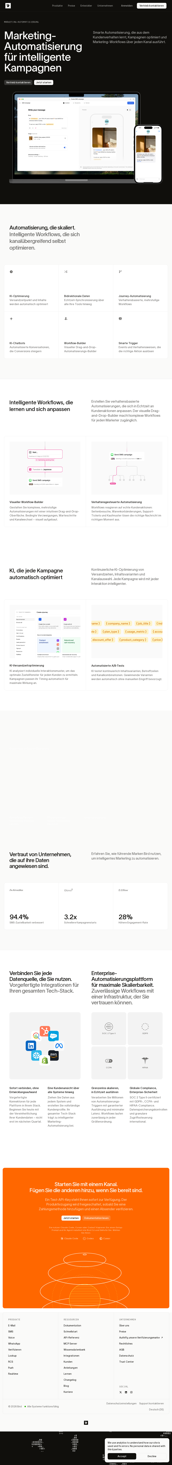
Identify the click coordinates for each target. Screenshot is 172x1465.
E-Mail (11, 1325)
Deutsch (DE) (156, 1409)
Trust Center (126, 1361)
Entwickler (86, 5)
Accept (122, 1456)
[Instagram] (131, 1392)
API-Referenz (71, 1337)
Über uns (124, 1325)
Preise (71, 5)
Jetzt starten (43, 82)
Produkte (57, 5)
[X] (120, 1392)
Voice (11, 1337)
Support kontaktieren (151, 1403)
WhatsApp (14, 1343)
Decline (152, 1456)
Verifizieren (14, 1349)
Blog (66, 1386)
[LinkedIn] (126, 1392)
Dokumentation (72, 1325)
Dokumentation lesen (96, 1218)
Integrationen (71, 1355)
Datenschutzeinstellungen (121, 1403)
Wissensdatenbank (74, 1349)
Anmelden (127, 5)
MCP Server (70, 1343)
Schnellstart (70, 1331)
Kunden (68, 1361)
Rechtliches (126, 1343)
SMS (10, 1331)
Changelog (70, 1380)
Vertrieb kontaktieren (152, 5)
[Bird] (8, 5)
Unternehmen (105, 5)
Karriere (68, 1392)
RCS (10, 1361)
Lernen (68, 1373)
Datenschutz (126, 1355)
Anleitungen (71, 1367)
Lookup (12, 1355)
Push (11, 1367)
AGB (121, 1349)
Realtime (13, 1373)
